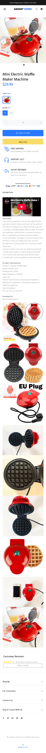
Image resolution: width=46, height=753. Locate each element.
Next (42, 41)
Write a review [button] (23, 665)
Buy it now (23, 142)
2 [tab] (24, 65)
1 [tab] (22, 65)
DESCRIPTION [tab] (8, 192)
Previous (3, 41)
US (11, 112)
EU (5, 112)
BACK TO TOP (23, 747)
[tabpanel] (23, 40)
